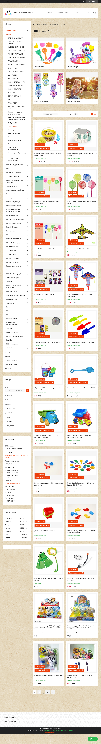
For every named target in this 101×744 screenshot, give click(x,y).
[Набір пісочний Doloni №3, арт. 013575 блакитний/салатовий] (48, 418)
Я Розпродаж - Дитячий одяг (15, 295)
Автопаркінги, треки (13, 278)
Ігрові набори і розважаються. (13, 148)
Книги (8, 307)
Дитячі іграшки (11, 254)
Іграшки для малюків (13, 258)
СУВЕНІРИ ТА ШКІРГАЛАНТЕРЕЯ (12, 323)
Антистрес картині (12, 332)
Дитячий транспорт (12, 176)
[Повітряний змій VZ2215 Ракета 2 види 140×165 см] (82, 277)
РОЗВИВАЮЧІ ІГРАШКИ (15, 54)
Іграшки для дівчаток (13, 262)
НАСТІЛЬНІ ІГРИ (13, 78)
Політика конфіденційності (65, 730)
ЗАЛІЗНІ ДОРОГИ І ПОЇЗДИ (16, 47)
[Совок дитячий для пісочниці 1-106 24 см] (82, 324)
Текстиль (9, 328)
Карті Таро (9, 340)
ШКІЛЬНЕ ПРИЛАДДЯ (13, 242)
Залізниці (9, 281)
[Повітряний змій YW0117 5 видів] (48, 277)
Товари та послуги (63, 13)
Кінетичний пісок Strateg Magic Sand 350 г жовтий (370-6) (47, 154)
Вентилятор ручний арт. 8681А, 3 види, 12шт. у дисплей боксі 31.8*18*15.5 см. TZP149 (48, 627)
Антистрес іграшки (14, 133)
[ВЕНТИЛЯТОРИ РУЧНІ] (48, 88)
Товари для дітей (12, 198)
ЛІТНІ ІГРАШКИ (12, 126)
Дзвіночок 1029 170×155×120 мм (44, 531)
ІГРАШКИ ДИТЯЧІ (11, 291)
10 (47, 692)
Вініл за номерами (12, 344)
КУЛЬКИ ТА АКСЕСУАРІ (15, 38)
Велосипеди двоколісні (14, 172)
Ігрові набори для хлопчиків (17, 57)
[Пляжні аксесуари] (82, 53)
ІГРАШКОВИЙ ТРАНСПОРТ (16, 50)
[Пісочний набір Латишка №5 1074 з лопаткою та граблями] (48, 465)
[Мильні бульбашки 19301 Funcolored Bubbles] (48, 658)
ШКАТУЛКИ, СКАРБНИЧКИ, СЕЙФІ (16, 107)
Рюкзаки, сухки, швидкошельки (13, 159)
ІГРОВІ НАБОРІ (12, 103)
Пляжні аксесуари (73, 67)
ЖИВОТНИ (11, 92)
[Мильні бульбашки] (82, 88)
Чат (94, 739)
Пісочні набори (39, 67)
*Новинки (9, 270)
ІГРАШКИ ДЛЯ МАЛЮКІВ (16, 71)
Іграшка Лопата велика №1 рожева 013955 (81, 388)
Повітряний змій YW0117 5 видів (44, 294)
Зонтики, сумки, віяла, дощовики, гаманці (15, 113)
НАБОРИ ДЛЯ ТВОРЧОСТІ (16, 82)
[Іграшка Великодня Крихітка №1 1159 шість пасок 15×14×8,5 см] (82, 513)
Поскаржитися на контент (50, 730)
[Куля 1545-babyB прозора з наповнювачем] (48, 324)
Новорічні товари (12, 227)
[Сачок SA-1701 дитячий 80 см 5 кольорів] (48, 231)
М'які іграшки (10, 311)
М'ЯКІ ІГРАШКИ (12, 75)
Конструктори (12, 68)
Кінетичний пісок (11, 299)
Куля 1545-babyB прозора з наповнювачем (48, 342)
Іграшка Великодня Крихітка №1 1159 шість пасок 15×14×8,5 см (81, 532)
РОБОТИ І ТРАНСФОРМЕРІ (16, 64)
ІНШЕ (8, 315)
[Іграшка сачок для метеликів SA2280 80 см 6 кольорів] (82, 183)
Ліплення (9, 348)
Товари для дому (12, 186)
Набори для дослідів (13, 202)
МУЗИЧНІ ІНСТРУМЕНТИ (15, 85)
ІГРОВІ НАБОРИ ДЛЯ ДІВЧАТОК (14, 42)
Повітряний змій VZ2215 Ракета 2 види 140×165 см (80, 295)
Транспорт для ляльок (15, 130)
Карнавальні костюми (13, 194)
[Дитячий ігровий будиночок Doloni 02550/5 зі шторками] (82, 136)
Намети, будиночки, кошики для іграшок (15, 181)
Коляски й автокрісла (13, 246)
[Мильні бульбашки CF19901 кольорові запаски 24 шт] (82, 658)
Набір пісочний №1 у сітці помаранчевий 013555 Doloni (47, 389)
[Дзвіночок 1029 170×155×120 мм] (48, 513)
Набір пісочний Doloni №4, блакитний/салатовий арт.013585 (79, 436)
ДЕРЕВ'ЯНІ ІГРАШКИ (14, 96)
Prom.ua (60, 728)
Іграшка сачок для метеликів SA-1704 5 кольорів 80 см (46, 202)
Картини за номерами (13, 205)
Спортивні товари (12, 215)
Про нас (7, 353)
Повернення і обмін (11, 364)
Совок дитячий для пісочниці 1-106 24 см (80, 342)
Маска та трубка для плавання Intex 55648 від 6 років (81, 579)
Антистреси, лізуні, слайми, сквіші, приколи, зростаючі (16, 118)
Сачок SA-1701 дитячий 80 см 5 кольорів (47, 249)
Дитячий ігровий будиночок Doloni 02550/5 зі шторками (82, 154)
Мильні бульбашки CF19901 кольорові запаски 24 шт (79, 676)
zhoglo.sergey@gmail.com (13, 483)
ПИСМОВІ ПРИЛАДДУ (13, 274)
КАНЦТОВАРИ (12, 123)
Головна (49, 13)
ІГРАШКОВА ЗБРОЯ (14, 61)
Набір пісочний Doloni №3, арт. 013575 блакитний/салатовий (46, 436)
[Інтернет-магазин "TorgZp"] (8, 13)
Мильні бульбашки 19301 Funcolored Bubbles (48, 675)
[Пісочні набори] (48, 53)
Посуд (8, 168)
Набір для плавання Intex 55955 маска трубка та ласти (48, 579)
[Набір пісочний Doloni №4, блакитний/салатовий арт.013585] (82, 418)
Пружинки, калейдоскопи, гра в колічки (17, 154)
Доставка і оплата (11, 360)
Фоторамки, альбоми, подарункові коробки (13, 210)
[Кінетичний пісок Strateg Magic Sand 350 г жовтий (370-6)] (48, 136)
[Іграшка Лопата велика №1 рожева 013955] (82, 370)
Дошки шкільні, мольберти (15, 190)
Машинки (9, 235)
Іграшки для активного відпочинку (13, 286)
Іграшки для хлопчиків (13, 266)
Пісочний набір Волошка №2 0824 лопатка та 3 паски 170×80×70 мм (81, 484)
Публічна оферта (10, 721)
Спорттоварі (10, 303)
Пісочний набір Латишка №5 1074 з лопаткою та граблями (48, 484)
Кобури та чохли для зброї (15, 219)
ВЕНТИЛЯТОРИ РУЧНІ (41, 101)
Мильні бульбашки (74, 101)
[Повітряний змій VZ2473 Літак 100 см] (82, 231)
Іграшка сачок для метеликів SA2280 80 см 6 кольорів (81, 202)
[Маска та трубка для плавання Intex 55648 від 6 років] (82, 560)
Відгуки (7, 356)
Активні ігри (12, 137)
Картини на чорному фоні (14, 336)
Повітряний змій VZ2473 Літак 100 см (79, 249)
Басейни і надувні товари (14, 164)
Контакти (8, 368)
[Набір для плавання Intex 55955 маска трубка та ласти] (48, 560)
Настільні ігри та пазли (13, 239)
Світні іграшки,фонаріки (15, 144)
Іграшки (51, 24)
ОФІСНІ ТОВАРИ (11, 318)
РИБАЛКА (11, 99)
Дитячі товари (11, 250)
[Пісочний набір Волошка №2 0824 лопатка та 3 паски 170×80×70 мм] (82, 465)
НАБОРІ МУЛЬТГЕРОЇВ (15, 89)
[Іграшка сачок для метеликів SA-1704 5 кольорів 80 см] (48, 183)
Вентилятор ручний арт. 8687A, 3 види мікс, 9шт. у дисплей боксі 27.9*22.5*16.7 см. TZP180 (81, 628)
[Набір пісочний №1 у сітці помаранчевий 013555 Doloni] (48, 370)
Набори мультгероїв (14, 140)
